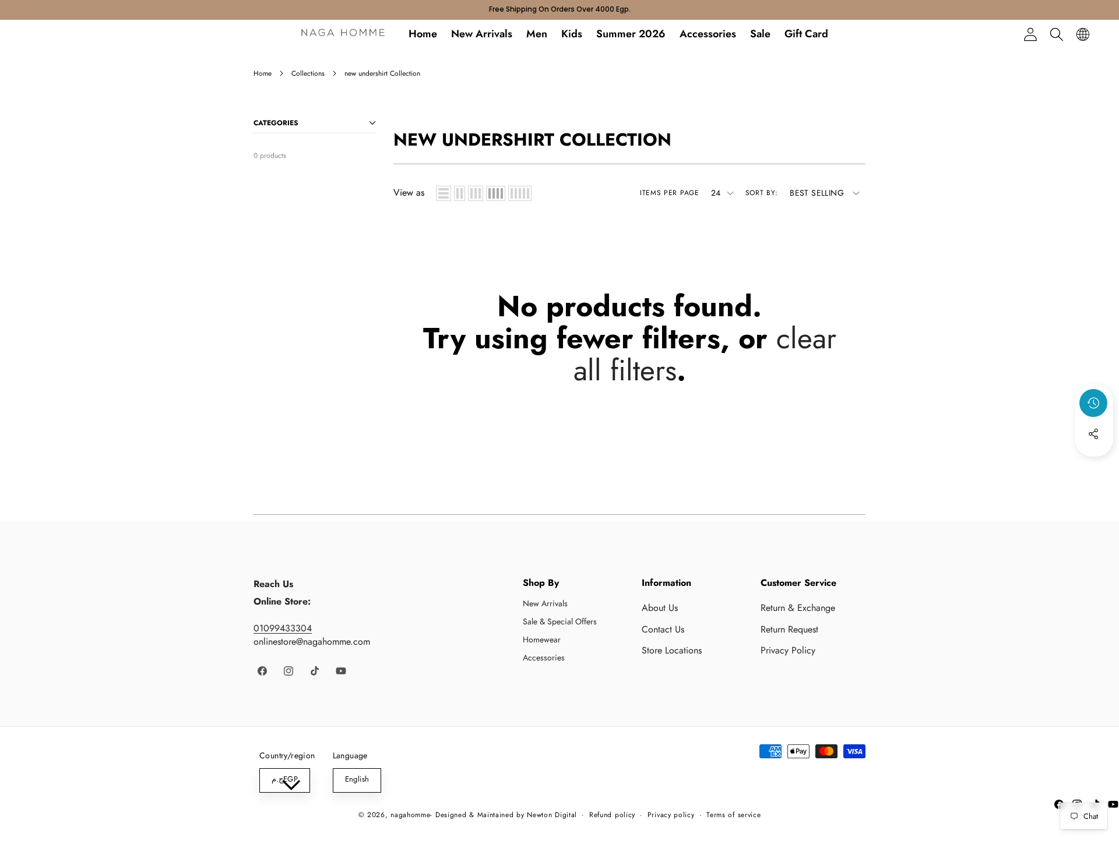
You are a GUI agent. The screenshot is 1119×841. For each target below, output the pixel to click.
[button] (1056, 34)
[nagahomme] (343, 34)
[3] (475, 193)
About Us (660, 607)
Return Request (789, 629)
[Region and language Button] (1082, 34)
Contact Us (663, 629)
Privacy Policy (788, 650)
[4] (495, 193)
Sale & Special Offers (560, 621)
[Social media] (1093, 434)
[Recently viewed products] (1093, 403)
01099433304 (283, 628)
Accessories (544, 657)
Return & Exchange (798, 607)
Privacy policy (671, 815)
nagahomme (410, 815)
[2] (459, 193)
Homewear (542, 639)
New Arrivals (545, 603)
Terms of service (733, 815)
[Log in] (1030, 34)
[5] (520, 193)
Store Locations (672, 650)
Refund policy (612, 815)
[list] (443, 193)
